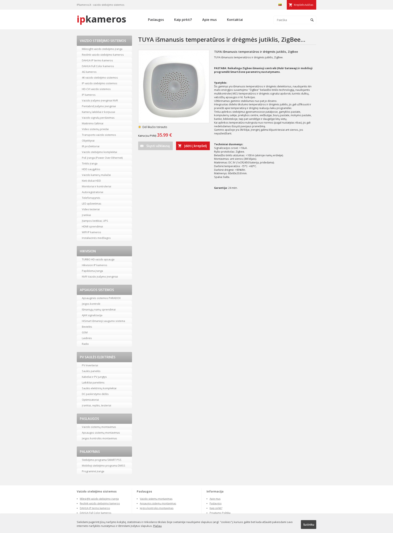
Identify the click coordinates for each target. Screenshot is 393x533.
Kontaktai (235, 19)
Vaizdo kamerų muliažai (96, 175)
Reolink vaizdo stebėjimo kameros (103, 54)
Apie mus (209, 19)
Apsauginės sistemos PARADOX (101, 298)
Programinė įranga (93, 471)
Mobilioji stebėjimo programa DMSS (103, 465)
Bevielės (87, 326)
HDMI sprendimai (92, 226)
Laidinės (87, 338)
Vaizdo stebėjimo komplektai (99, 152)
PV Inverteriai (90, 365)
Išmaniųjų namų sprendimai (99, 309)
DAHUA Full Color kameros (98, 66)
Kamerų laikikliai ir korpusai (98, 112)
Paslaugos (156, 19)
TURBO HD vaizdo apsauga (98, 259)
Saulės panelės (91, 371)
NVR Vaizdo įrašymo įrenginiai (100, 276)
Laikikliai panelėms (93, 382)
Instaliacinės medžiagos (96, 238)
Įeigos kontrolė (91, 304)
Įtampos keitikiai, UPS (95, 221)
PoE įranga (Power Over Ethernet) (102, 158)
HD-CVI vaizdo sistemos (96, 89)
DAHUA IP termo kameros (97, 60)
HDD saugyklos (91, 169)
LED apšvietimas (91, 203)
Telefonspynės (91, 198)
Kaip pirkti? (183, 19)
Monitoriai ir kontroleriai (96, 186)
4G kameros (89, 72)
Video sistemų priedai (95, 129)
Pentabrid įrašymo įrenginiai (99, 106)
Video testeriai (91, 209)
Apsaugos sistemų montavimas (101, 432)
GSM (85, 332)
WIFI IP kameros (91, 232)
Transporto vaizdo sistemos (99, 135)
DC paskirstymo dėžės (95, 394)
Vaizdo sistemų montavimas (99, 427)
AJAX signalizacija (92, 315)
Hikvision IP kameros (94, 265)
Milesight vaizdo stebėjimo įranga (102, 49)
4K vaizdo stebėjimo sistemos (100, 77)
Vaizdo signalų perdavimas (98, 117)
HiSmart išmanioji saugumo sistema (103, 321)
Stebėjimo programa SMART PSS (101, 460)
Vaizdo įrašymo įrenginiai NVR (100, 100)
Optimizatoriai (90, 399)
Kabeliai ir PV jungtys (94, 377)
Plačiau (157, 526)
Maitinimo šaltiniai (92, 123)
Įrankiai (86, 215)
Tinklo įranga (89, 163)
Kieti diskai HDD (91, 180)
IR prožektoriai (90, 146)
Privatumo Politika (220, 513)
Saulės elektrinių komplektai (99, 388)
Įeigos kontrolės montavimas (99, 438)
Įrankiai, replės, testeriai (96, 405)
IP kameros (89, 95)
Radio (85, 344)
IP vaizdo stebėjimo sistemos (99, 83)
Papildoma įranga (92, 271)
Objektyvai (88, 140)
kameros (101, 19)
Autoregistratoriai (92, 192)
